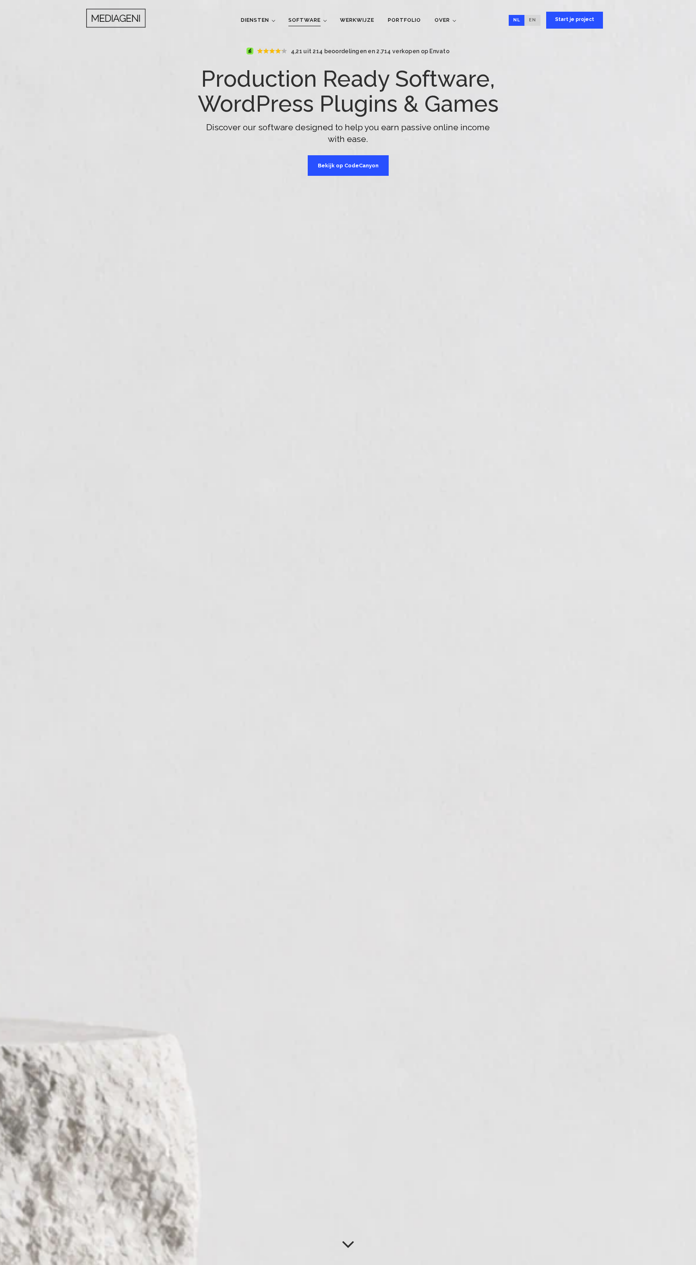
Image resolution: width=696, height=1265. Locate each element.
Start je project (574, 19)
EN (532, 20)
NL (516, 20)
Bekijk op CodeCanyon (348, 166)
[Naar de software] (348, 1244)
